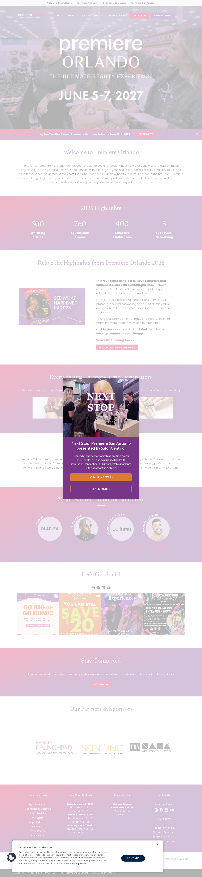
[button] (11, 857)
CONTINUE (133, 858)
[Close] (157, 844)
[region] (87, 856)
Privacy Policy (79, 863)
